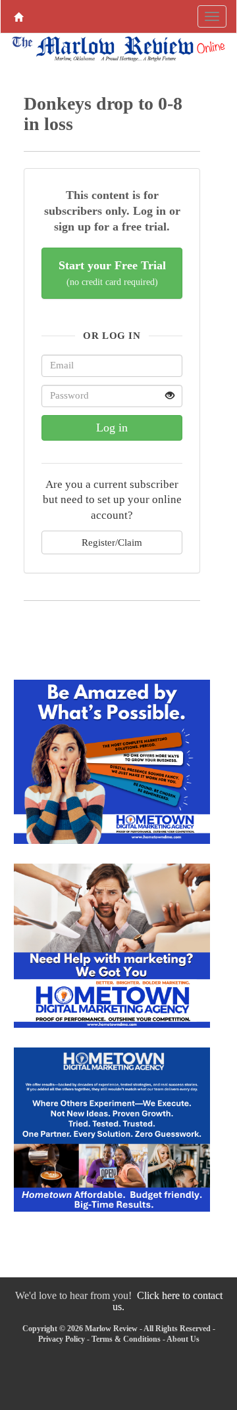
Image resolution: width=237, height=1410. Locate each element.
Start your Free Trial (112, 273)
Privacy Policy (61, 1339)
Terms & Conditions (126, 1339)
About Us (183, 1339)
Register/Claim (112, 542)
